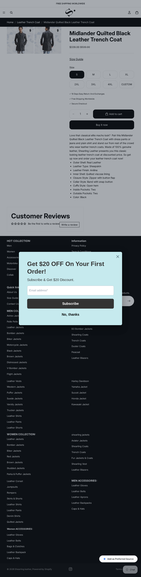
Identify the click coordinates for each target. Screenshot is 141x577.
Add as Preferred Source (120, 559)
